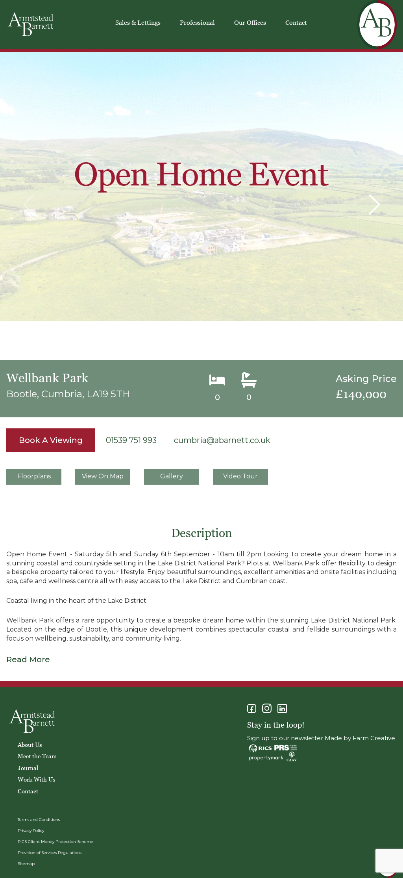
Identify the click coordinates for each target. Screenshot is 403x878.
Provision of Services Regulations (49, 852)
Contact (296, 22)
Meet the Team (37, 755)
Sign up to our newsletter (285, 738)
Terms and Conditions (39, 819)
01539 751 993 (131, 440)
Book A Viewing (51, 440)
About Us (30, 744)
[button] (374, 205)
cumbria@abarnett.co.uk (222, 440)
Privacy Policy (31, 830)
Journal (28, 767)
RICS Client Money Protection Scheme (55, 841)
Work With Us (36, 779)
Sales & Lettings (138, 22)
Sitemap (26, 863)
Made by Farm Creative (360, 738)
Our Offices (250, 22)
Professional (197, 22)
